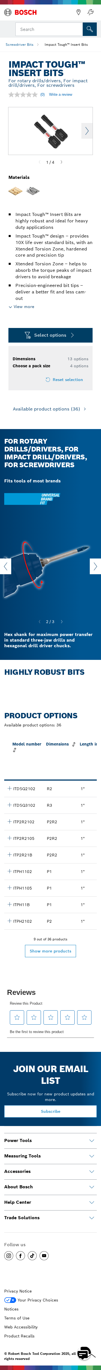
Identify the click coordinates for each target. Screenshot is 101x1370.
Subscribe (50, 1111)
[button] (8, 1255)
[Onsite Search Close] (78, 28)
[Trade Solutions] (92, 1218)
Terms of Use (16, 1318)
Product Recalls (19, 1336)
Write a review (60, 94)
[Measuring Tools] (92, 1156)
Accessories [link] (17, 1171)
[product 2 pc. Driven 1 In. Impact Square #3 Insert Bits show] (9, 805)
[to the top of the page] (92, 1336)
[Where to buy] (78, 12)
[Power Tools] (92, 1141)
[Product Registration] (90, 12)
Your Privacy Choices (38, 1300)
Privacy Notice (18, 1291)
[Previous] (39, 162)
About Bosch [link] (18, 1187)
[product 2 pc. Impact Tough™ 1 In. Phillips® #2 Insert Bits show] (9, 921)
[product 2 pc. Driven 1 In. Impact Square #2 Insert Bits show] (9, 788)
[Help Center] (92, 1202)
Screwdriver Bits (19, 44)
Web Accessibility (21, 1327)
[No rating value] (24, 94)
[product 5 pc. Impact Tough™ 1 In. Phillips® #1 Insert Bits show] (9, 888)
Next (87, 131)
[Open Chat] (84, 1353)
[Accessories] (92, 1171)
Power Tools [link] (18, 1140)
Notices (11, 1309)
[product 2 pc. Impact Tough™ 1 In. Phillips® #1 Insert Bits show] (9, 871)
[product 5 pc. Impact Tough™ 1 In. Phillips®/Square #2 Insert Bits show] (9, 838)
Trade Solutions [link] (22, 1218)
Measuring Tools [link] (22, 1156)
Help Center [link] (17, 1202)
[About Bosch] (92, 1187)
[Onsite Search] (90, 29)
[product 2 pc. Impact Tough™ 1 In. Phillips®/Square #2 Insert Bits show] (9, 821)
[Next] (61, 162)
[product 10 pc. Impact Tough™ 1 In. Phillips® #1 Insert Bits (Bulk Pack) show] (9, 904)
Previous (5, 566)
